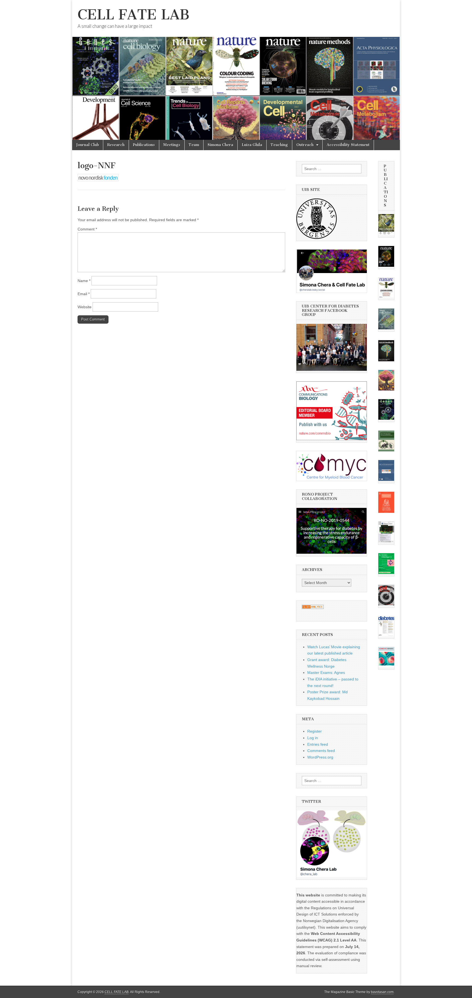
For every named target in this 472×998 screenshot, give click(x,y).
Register (314, 731)
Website (85, 307)
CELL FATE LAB (134, 14)
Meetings (171, 145)
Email (84, 294)
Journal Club (87, 145)
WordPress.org (320, 757)
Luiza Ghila (252, 145)
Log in (312, 738)
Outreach (305, 145)
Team (194, 145)
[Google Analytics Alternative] (313, 607)
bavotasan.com (382, 992)
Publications (144, 145)
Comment (87, 229)
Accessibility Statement (348, 145)
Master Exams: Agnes (326, 672)
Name (84, 281)
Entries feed (317, 744)
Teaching (279, 145)
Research (116, 145)
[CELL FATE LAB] (236, 70)
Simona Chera (220, 145)
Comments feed (321, 750)
